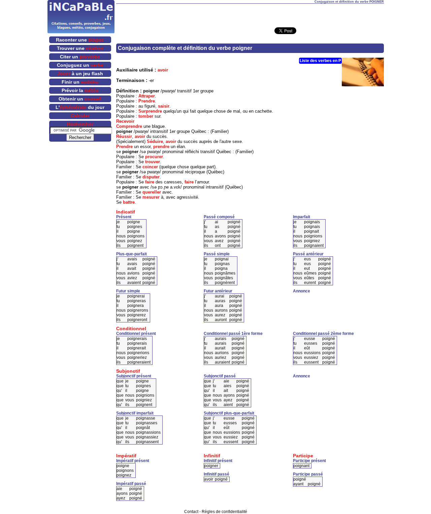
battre (129, 202)
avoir (163, 70)
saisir (163, 106)
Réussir (124, 136)
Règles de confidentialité (224, 511)
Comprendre (129, 126)
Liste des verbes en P (320, 60)
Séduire (155, 141)
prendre (161, 146)
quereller (151, 192)
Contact (191, 511)
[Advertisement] (250, 14)
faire (149, 181)
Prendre (146, 101)
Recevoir (125, 121)
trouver (152, 161)
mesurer (151, 197)
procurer (154, 156)
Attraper (146, 95)
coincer (150, 166)
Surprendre (150, 111)
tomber (145, 116)
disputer (151, 176)
